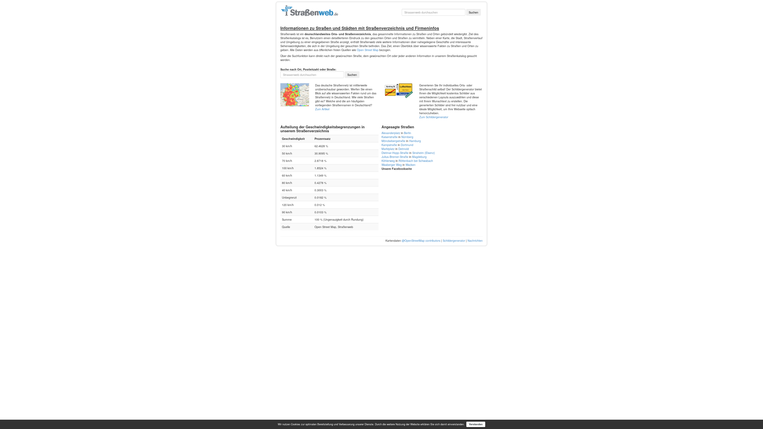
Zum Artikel (322, 109)
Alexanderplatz (391, 133)
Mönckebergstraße (393, 141)
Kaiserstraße (390, 137)
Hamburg (415, 141)
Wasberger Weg (392, 165)
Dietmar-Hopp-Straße (395, 153)
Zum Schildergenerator (433, 117)
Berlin (407, 133)
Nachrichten (475, 241)
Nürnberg (407, 137)
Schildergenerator (454, 241)
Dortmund (407, 145)
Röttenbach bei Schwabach (416, 161)
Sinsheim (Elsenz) (423, 153)
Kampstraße (389, 145)
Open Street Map (368, 50)
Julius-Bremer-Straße (395, 157)
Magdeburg (419, 157)
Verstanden (476, 424)
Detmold (403, 149)
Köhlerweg (388, 161)
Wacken (410, 165)
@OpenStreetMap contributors (421, 241)
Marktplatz (388, 149)
